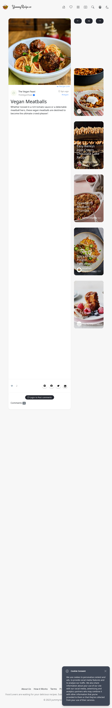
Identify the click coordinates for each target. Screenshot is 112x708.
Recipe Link (64, 86)
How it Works (41, 688)
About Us (26, 688)
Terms (53, 688)
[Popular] (70, 7)
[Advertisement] (40, 248)
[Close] (105, 671)
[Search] (92, 7)
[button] (51, 385)
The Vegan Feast (26, 91)
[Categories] (78, 7)
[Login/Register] (100, 7)
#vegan (65, 94)
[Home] (63, 7)
